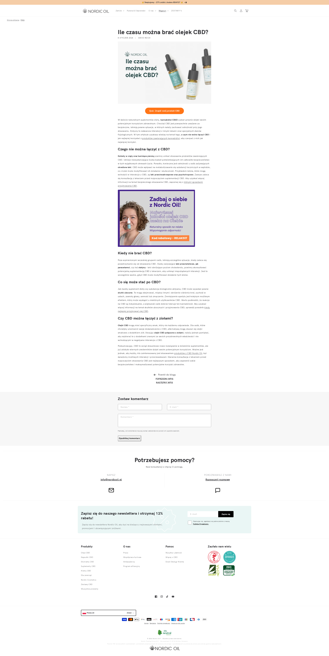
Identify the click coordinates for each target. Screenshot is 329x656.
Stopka (146, 623)
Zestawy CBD (87, 584)
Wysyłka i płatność (174, 553)
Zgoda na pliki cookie (178, 623)
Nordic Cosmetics (88, 580)
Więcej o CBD (171, 557)
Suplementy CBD (88, 566)
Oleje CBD (85, 553)
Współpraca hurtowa (132, 557)
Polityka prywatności (163, 623)
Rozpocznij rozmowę (217, 479)
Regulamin (153, 623)
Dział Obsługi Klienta (175, 562)
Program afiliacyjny (131, 566)
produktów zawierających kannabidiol (161, 138)
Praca (125, 553)
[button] (119, 10)
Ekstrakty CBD (87, 562)
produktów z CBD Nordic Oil (188, 353)
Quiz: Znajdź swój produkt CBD (164, 111)
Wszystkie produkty (89, 589)
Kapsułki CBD (87, 557)
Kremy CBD (86, 571)
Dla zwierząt (86, 575)
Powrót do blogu (167, 374)
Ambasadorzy (129, 562)
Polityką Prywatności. (201, 524)
